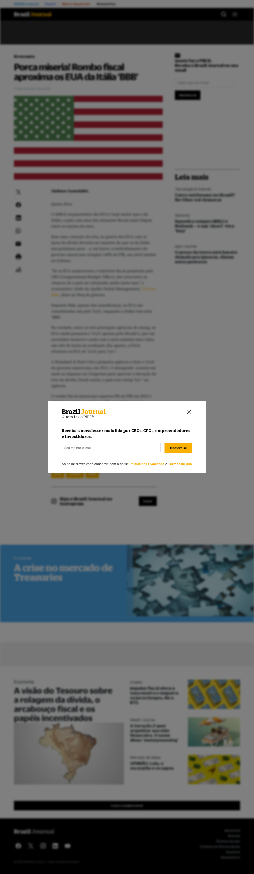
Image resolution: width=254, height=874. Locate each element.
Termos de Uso (180, 464)
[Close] (189, 412)
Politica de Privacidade (147, 464)
